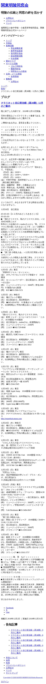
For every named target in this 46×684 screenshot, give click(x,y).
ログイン (5, 682)
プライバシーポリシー (16, 21)
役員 (8, 663)
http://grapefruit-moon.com (11, 419)
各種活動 (10, 46)
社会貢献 (15, 58)
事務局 (9, 79)
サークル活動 (12, 64)
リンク (9, 23)
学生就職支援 (17, 48)
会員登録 (15, 76)
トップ (9, 41)
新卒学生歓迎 (17, 51)
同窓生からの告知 (18, 71)
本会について (12, 658)
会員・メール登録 (14, 74)
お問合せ (10, 18)
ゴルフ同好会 (17, 66)
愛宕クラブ (11, 61)
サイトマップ (12, 673)
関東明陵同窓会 (14, 5)
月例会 (9, 43)
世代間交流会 (17, 53)
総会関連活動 (17, 56)
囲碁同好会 (16, 69)
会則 (8, 660)
